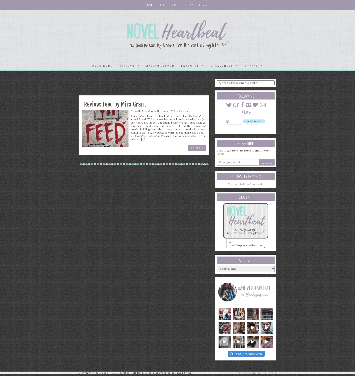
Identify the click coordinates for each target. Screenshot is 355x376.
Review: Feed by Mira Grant (115, 104)
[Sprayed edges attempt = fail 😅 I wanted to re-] (239, 342)
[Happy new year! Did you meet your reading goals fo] (253, 314)
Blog (162, 5)
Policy (189, 5)
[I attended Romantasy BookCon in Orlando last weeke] (225, 314)
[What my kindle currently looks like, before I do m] (267, 342)
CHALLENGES (223, 65)
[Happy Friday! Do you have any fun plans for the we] (267, 314)
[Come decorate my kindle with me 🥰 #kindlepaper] (253, 342)
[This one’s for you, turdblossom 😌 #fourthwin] (267, 328)
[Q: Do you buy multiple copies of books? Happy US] (239, 314)
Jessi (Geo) (147, 111)
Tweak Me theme (246, 373)
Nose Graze (268, 373)
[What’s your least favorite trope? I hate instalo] (253, 328)
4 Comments (183, 111)
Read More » (196, 148)
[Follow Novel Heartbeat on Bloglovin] (254, 121)
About (175, 5)
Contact (204, 5)
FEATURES (191, 65)
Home (149, 5)
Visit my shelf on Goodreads (245, 184)
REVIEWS (128, 65)
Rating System (160, 65)
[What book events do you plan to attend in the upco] (225, 328)
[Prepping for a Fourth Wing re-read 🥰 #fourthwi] (225, 342)
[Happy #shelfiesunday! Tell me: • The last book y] (239, 328)
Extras (252, 65)
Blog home (102, 65)
